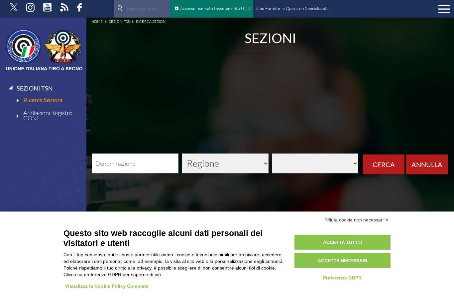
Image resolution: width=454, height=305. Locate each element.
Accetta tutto (342, 242)
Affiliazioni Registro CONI (47, 115)
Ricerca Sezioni (42, 99)
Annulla (426, 164)
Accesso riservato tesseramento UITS (215, 8)
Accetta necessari (342, 260)
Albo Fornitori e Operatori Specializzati (292, 8)
